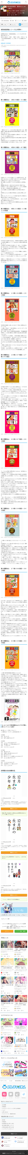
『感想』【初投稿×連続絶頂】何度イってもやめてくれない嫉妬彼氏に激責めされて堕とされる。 (20, 951)
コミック (19, 20)
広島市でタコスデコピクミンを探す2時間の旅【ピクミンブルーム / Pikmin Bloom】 (7, 968)
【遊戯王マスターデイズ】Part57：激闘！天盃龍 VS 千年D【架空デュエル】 (20, 968)
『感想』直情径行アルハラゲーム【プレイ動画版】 (20, 1005)
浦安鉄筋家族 (6, 20)
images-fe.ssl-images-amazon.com (12, 126)
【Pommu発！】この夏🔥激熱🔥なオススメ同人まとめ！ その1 (20, 1046)
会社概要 (4, 1104)
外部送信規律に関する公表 (8, 1127)
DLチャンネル (14, 2)
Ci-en (7, 1141)
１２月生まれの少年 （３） (8, 885)
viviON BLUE (21, 1141)
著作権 (3, 1120)
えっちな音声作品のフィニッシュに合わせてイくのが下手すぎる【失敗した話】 (7, 1047)
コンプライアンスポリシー (8, 1128)
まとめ (10, 1080)
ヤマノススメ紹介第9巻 (7, 949)
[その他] (22, 24)
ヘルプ (3, 1110)
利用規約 (4, 1106)
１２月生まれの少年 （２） (8, 842)
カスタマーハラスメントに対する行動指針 (11, 1108)
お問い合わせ (5, 1112)
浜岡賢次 (25, 20)
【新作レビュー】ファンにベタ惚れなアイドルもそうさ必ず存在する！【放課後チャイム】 (20, 987)
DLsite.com (7, 1137)
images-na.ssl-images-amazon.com (12, 73)
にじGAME (21, 1137)
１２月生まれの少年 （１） (8, 798)
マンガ (18, 14)
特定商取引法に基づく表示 (8, 1123)
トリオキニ (7, 1145)
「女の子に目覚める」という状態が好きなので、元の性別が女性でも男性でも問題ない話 (20, 1029)
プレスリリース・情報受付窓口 (9, 1113)
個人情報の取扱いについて (8, 1125)
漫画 (13, 20)
